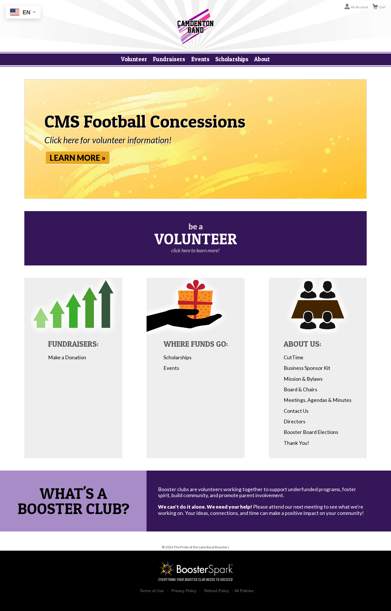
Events (200, 59)
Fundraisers (169, 59)
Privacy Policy (183, 591)
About (262, 59)
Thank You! (296, 443)
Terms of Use (152, 591)
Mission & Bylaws (303, 379)
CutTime (293, 357)
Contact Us (296, 411)
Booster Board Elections (311, 432)
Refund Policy (216, 591)
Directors (294, 421)
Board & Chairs (300, 389)
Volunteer (134, 59)
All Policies (244, 590)
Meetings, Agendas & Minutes (317, 400)
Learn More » (78, 157)
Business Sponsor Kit (307, 368)
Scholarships (231, 59)
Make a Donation (67, 357)
